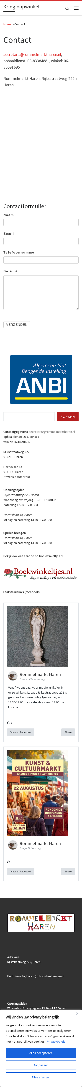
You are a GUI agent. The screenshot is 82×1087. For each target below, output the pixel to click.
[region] (41, 1048)
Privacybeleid (56, 1041)
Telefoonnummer (19, 252)
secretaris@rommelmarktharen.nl (32, 54)
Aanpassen (41, 1065)
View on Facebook (20, 732)
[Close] (77, 1013)
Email (8, 233)
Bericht (10, 271)
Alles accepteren (41, 1053)
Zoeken (68, 417)
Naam (8, 215)
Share (68, 732)
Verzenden (17, 324)
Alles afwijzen (41, 1077)
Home (7, 24)
